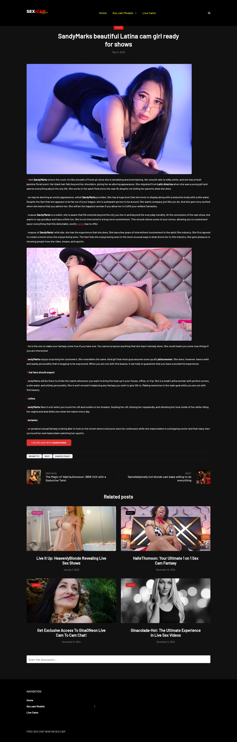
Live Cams (149, 13)
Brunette (34, 456)
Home (103, 13)
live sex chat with (49, 443)
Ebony (130, 513)
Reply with (206, 660)
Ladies (118, 28)
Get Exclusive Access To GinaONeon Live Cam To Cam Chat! (71, 632)
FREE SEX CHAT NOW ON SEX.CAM (46, 731)
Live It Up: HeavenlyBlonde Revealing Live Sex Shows (71, 560)
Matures (37, 513)
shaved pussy (62, 456)
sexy (47, 456)
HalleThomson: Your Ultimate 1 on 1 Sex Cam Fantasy (165, 560)
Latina (80, 223)
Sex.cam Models (123, 13)
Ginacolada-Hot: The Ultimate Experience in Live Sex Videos (166, 632)
